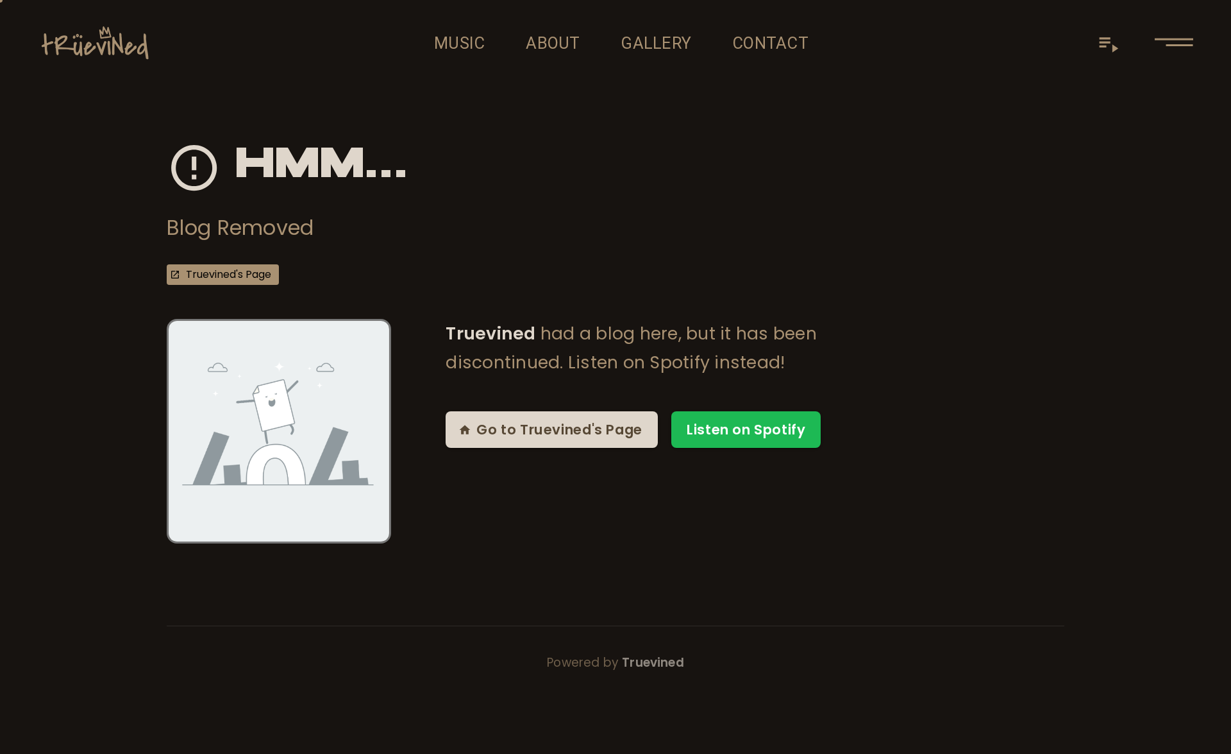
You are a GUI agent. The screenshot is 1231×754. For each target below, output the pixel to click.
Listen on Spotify (746, 429)
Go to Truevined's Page (559, 429)
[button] (1174, 43)
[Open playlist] (1109, 43)
